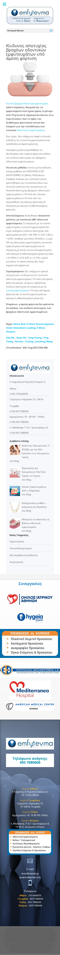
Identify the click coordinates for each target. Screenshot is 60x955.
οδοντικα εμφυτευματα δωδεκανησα (42, 943)
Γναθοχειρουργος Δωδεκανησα (25, 952)
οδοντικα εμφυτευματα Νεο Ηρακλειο (21, 948)
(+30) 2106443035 (19, 393)
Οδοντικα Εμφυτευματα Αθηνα (13, 950)
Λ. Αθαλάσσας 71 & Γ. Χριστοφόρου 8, (30, 823)
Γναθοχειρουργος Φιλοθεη (27, 932)
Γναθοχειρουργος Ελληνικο (27, 938)
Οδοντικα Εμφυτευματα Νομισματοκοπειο (13, 934)
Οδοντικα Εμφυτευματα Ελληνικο (21, 941)
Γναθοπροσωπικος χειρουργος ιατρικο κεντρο (21, 937)
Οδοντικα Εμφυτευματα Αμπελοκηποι (40, 952)
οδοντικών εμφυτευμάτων (31, 130)
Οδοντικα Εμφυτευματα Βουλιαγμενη (28, 942)
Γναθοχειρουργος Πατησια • (39, 932)
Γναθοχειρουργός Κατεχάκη (12, 928)
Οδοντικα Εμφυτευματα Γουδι (24, 935)
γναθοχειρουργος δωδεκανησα (12, 943)
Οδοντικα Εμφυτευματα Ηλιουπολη (44, 942)
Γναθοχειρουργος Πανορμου (39, 928)
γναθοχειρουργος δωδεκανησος (27, 943)
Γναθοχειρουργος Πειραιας (35, 948)
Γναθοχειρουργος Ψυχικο (15, 932)
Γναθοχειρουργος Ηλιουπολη (40, 939)
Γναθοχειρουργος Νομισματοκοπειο (20, 929)
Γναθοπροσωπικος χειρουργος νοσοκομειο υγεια (36, 937)
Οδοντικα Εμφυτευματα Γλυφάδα (20, 951)
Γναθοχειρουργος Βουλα (13, 939)
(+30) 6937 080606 (19, 411)
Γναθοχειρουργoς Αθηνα (26, 950)
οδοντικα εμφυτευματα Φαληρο (33, 949)
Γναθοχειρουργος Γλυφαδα (34, 951)
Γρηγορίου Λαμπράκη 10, (30, 803)
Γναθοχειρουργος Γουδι (14, 931)
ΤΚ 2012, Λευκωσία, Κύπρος (30, 826)
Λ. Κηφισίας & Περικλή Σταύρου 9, (30, 791)
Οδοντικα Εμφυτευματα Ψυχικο (20, 936)
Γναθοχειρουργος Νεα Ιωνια (22, 948)
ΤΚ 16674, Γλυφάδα (30, 806)
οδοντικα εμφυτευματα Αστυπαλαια (38, 945)
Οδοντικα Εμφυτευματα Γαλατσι (35, 942)
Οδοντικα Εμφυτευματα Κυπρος (34, 936)
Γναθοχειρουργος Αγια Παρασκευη (36, 929)
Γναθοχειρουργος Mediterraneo (28, 940)
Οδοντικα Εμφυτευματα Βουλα (12, 942)
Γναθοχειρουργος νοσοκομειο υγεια (17, 937)
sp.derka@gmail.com (29, 877)
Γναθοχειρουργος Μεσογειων (16, 947)
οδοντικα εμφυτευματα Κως (33, 944)
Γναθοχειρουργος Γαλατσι (15, 940)
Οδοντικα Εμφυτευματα (45, 949)
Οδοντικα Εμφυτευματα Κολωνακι (42, 940)
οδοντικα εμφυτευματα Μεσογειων (31, 947)
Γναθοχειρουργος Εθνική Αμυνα (26, 928)
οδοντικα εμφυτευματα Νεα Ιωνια (36, 948)
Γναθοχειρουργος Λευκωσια (40, 932)
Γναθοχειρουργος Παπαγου (35, 946)
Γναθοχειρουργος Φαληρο (19, 949)
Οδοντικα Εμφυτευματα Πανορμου (33, 933)
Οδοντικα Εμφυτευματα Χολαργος (48, 933)
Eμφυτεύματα (17, 541)
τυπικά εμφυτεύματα (17, 290)
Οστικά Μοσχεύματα (21, 548)
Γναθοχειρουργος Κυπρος (27, 932)
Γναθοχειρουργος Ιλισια (17, 930)
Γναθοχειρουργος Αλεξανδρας (27, 931)
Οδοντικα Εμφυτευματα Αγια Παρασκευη (32, 934)
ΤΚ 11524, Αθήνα (30, 795)
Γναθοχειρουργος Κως (22, 944)
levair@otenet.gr (30, 873)
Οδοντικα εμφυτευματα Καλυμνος (20, 946)
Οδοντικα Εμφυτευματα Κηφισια (10, 935)
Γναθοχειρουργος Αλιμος (14, 938)
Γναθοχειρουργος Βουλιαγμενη (26, 939)
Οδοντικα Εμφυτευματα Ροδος (38, 950)
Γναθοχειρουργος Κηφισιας (40, 931)
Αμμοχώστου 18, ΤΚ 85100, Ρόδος (30, 815)
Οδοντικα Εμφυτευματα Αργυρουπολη (37, 941)
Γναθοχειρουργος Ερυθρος (28, 930)
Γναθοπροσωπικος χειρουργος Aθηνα (39, 937)
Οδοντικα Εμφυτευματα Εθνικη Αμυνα (17, 933)
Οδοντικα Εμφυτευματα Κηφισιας (38, 935)
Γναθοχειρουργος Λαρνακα (14, 932)
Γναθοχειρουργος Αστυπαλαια (22, 945)
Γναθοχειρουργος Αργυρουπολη (40, 938)
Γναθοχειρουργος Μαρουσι (41, 930)
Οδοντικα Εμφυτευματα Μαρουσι (48, 934)
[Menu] (4, 4)
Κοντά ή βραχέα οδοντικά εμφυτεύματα (27, 103)
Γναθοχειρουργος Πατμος (45, 944)
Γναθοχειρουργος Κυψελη (45, 947)
